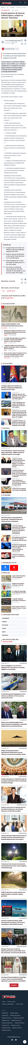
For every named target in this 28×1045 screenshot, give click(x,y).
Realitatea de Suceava (16, 1020)
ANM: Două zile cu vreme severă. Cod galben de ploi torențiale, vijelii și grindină (13, 894)
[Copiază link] (22, 40)
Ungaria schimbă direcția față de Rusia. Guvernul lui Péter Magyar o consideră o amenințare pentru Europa (18, 462)
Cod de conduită (19, 1004)
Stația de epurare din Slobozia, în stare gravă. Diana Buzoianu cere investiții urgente (15, 256)
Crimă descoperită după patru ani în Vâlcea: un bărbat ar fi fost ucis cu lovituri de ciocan (13, 696)
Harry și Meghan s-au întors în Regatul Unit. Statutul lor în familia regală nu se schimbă (13, 667)
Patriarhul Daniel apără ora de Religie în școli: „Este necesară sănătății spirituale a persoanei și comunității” (13, 979)
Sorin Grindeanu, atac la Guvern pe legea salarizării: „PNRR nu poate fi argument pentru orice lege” (12, 452)
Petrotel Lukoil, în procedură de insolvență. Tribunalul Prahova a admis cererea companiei (12, 519)
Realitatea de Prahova (19, 1022)
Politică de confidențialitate (8, 1004)
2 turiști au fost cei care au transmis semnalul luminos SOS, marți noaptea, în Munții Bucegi (14, 866)
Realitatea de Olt (5, 1025)
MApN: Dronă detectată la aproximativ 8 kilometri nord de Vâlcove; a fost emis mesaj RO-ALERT (13, 752)
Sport (5, 343)
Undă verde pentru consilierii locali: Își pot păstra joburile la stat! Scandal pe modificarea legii (14, 781)
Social (5, 335)
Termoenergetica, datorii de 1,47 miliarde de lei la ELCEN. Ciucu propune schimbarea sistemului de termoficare (19, 529)
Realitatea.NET (5, 1013)
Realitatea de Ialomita (17, 1027)
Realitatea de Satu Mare (18, 1018)
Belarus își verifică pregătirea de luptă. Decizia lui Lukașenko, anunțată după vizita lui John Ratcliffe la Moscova (14, 725)
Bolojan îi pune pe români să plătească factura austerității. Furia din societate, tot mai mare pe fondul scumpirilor (13, 951)
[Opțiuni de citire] (24, 1041)
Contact (3, 1001)
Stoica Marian (23, 748)
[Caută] (20, 3)
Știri (7, 7)
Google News (9, 298)
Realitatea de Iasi (5, 1020)
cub (3, 291)
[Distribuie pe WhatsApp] (22, 43)
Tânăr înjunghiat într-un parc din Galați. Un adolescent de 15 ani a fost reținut (15, 262)
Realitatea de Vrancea (7, 1018)
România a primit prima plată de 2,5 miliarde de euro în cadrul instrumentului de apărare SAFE (19, 548)
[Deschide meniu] (25, 3)
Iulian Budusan (23, 776)
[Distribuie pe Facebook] (25, 40)
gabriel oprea (11, 291)
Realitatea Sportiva (14, 1013)
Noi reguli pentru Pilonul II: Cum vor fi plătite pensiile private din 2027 (19, 539)
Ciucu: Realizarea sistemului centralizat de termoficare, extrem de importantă (19, 483)
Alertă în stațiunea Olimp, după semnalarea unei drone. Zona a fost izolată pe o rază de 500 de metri (13, 922)
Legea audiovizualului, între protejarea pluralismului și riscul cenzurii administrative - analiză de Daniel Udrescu (13, 326)
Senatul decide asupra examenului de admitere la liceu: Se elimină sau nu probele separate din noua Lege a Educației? (13, 838)
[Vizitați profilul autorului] (2, 42)
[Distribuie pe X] (25, 43)
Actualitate (12, 7)
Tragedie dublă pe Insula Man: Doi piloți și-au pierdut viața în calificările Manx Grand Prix (15, 347)
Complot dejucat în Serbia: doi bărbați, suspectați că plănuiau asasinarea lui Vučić (15, 249)
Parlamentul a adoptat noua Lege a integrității (19, 489)
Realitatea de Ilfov (16, 41)
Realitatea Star (5, 1015)
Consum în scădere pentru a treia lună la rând (18, 556)
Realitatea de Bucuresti (15, 1015)
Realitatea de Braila (6, 1027)
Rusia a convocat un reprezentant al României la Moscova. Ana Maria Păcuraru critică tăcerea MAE (13, 809)
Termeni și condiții (11, 1001)
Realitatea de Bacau (6, 1030)
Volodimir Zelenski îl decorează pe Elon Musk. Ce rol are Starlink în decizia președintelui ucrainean (19, 473)
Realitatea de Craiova (15, 1025)
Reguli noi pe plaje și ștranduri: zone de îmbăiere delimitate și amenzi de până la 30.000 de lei (15, 332)
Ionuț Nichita (23, 663)
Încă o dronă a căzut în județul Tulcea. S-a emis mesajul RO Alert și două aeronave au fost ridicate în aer (15, 354)
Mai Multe (14, 985)
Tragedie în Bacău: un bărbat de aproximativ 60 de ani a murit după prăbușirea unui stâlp (19, 423)
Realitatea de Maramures (7, 1022)
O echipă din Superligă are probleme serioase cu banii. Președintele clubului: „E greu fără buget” (15, 339)
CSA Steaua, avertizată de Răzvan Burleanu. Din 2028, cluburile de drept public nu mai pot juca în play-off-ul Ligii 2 (15, 269)
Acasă (4, 7)
